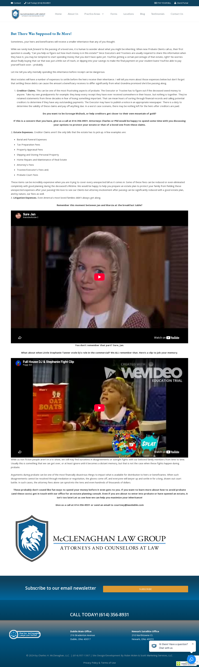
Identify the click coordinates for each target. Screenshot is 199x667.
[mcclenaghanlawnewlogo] (28, 14)
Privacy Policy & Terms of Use (99, 662)
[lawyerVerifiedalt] (37, 634)
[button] (102, 13)
